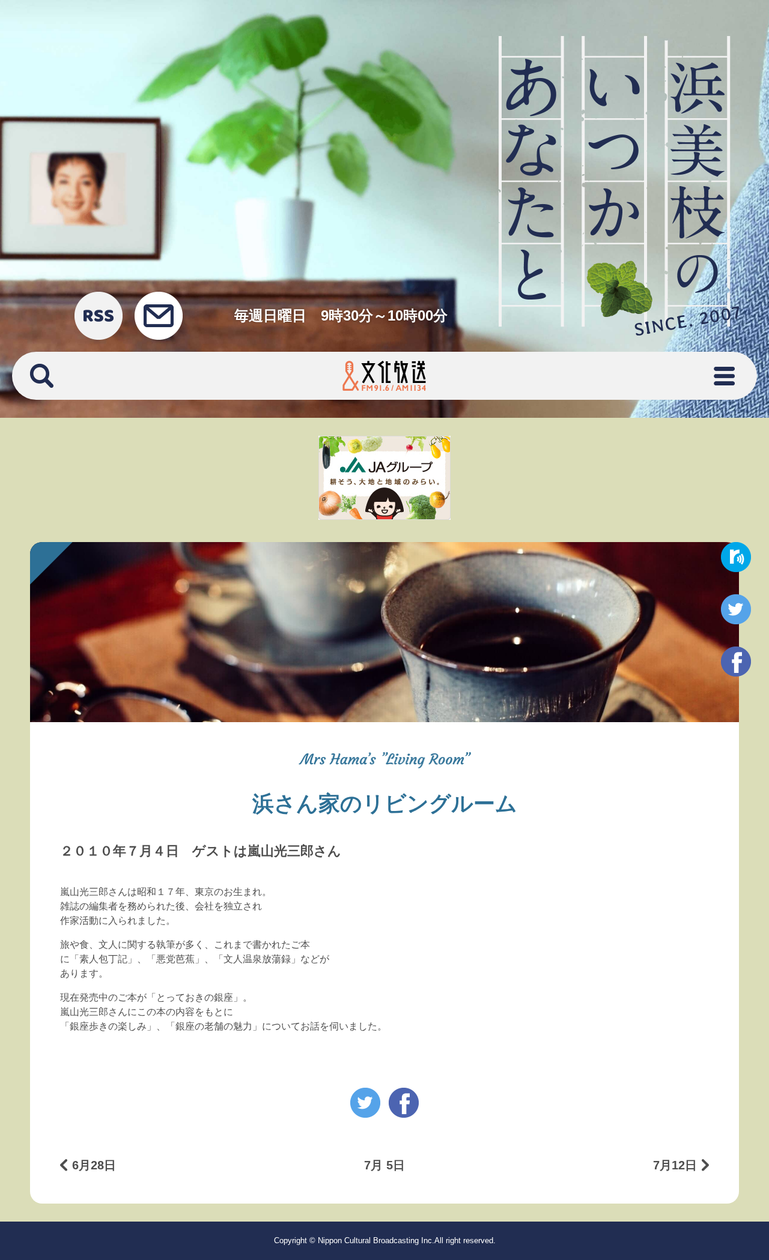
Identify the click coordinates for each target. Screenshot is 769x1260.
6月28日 (94, 1165)
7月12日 (675, 1165)
